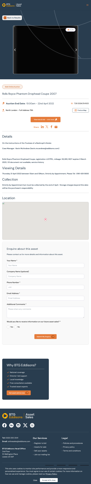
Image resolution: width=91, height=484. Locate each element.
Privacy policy (68, 447)
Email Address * (13, 293)
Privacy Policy (51, 474)
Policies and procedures (72, 443)
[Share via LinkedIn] (42, 126)
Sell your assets (40, 451)
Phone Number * (13, 282)
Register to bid (39, 443)
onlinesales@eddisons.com (19, 441)
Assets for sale (39, 447)
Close (35, 480)
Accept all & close (48, 480)
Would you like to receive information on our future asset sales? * (34, 321)
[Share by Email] (56, 127)
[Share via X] (47, 126)
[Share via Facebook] (51, 126)
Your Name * (12, 260)
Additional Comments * (16, 304)
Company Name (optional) (18, 271)
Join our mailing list (41, 454)
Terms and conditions (71, 451)
